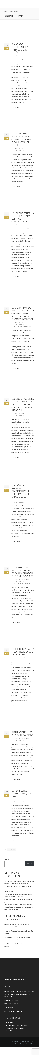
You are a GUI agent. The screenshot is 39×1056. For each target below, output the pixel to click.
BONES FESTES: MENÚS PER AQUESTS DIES (23, 794)
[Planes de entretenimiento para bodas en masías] (19, 32)
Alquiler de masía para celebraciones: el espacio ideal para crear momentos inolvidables (17, 888)
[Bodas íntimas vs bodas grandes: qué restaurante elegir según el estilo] (19, 122)
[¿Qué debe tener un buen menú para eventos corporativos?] (19, 201)
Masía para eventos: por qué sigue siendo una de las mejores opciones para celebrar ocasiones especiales (18, 907)
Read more (16, 107)
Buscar (6, 859)
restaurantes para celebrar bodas (22, 326)
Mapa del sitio (10, 1031)
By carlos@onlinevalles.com (21, 500)
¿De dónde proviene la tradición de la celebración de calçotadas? (21, 491)
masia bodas (21, 662)
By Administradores (19, 56)
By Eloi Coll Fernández (20, 799)
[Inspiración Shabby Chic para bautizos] (19, 720)
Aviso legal (9, 1022)
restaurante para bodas (25, 664)
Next (13, 849)
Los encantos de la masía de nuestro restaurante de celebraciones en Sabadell (23, 404)
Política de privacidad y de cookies (16, 1025)
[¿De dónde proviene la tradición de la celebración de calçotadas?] (19, 473)
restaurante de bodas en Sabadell (22, 583)
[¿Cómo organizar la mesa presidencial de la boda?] (19, 637)
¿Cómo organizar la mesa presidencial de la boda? (23, 652)
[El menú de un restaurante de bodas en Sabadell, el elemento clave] (19, 556)
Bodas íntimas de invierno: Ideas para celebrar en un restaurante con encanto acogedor (23, 313)
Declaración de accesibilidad (15, 1028)
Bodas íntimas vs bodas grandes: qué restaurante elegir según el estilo (21, 139)
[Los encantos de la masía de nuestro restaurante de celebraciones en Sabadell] (19, 385)
